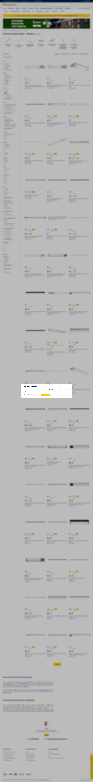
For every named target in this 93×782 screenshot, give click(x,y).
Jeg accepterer (45, 395)
